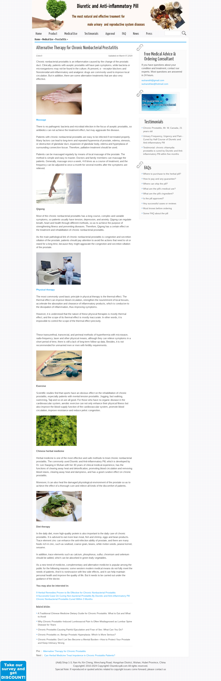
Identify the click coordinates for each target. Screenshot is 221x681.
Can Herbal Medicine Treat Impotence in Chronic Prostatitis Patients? (79, 655)
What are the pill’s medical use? (159, 188)
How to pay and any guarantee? (159, 179)
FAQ (124, 33)
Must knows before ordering (157, 208)
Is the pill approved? (153, 198)
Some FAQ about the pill (155, 213)
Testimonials (91, 33)
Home (39, 33)
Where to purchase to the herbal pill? (162, 173)
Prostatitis (60, 39)
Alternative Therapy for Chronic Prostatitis (64, 651)
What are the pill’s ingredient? (158, 193)
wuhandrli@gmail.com (153, 80)
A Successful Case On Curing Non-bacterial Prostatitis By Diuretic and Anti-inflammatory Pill (83, 596)
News (136, 33)
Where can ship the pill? (155, 183)
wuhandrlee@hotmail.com (155, 84)
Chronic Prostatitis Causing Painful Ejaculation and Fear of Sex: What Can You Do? (80, 629)
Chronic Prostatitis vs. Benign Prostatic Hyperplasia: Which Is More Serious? (77, 634)
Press (149, 33)
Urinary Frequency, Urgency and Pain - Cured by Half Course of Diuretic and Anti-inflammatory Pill (163, 139)
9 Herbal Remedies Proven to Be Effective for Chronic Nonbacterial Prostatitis (76, 592)
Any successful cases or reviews (159, 203)
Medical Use (70, 33)
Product (53, 33)
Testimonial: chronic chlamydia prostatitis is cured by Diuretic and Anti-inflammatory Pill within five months (163, 150)
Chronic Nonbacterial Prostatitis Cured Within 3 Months (64, 599)
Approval (110, 33)
